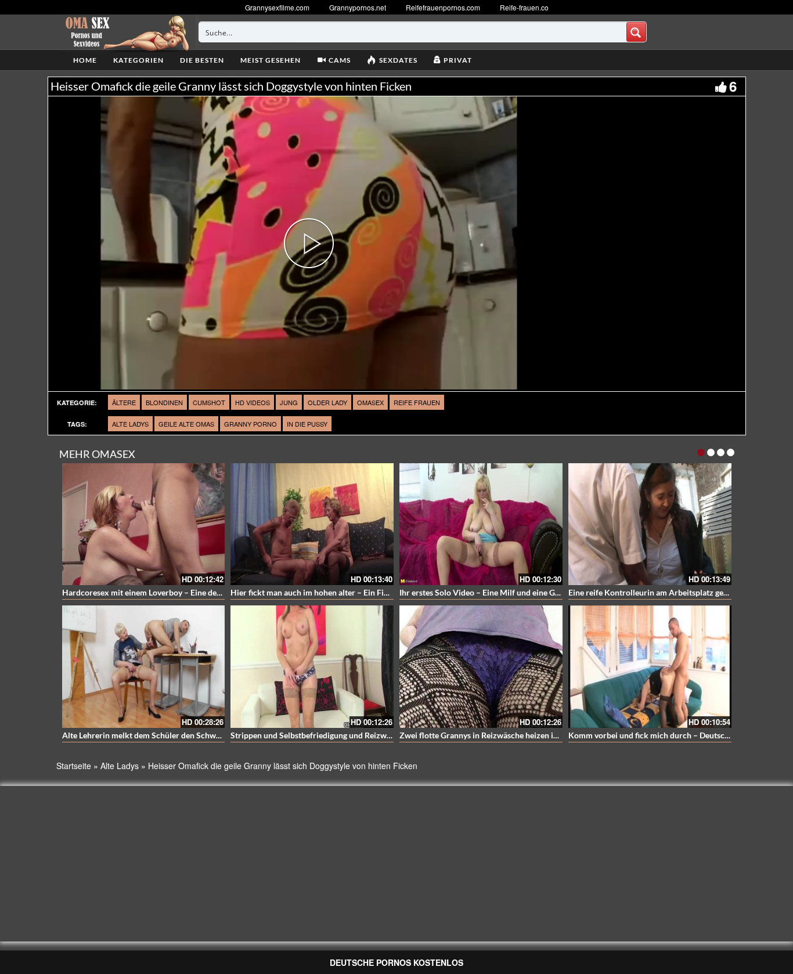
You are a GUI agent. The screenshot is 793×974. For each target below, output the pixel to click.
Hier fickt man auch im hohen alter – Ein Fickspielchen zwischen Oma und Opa (372, 592)
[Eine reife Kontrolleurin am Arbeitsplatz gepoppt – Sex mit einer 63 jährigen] (649, 524)
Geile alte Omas (186, 423)
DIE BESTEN (202, 60)
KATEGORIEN (138, 60)
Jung (289, 402)
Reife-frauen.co (524, 7)
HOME (85, 60)
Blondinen (164, 402)
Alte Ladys (130, 423)
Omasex (370, 402)
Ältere (124, 402)
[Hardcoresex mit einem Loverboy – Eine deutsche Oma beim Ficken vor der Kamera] (143, 524)
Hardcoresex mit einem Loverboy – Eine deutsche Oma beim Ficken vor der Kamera (212, 592)
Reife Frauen (417, 402)
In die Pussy (307, 423)
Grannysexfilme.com (277, 7)
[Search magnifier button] (636, 32)
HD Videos (252, 402)
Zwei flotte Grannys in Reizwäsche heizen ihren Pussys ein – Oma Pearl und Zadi (544, 735)
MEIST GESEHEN (270, 60)
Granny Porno (250, 423)
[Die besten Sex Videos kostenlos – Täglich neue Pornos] (125, 32)
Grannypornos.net (357, 7)
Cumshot (209, 402)
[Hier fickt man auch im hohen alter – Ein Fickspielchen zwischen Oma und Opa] (312, 524)
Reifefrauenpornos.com (443, 7)
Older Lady (327, 402)
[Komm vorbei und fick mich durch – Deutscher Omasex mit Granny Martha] (649, 666)
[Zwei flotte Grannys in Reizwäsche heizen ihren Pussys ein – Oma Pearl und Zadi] (481, 666)
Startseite (73, 765)
